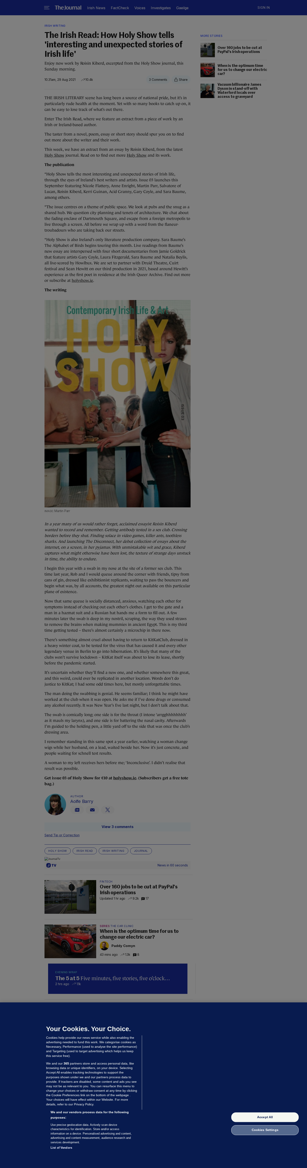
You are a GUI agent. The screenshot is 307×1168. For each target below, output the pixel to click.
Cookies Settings (265, 1130)
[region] (153, 1085)
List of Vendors (61, 1147)
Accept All (265, 1117)
